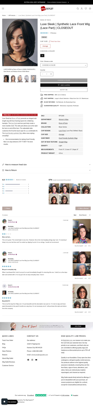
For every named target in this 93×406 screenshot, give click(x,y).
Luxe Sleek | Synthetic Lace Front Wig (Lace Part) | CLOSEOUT (23, 229)
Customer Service (8, 365)
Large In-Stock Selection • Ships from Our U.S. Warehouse (66, 98)
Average (61, 134)
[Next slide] (37, 78)
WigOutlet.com (67, 340)
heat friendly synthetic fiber (13, 133)
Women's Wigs (63, 119)
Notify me (64, 89)
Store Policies (6, 351)
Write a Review (84, 209)
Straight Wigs (63, 142)
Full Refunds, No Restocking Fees (60, 102)
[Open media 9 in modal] (34, 22)
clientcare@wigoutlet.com (39, 355)
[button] (3, 8)
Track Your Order (7, 340)
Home (4, 15)
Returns (4, 355)
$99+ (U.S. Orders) (55, 94)
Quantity (42, 70)
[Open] (4, 401)
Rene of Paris (45, 20)
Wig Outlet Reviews (8, 362)
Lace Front (62, 130)
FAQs (4, 347)
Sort (75, 215)
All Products (12, 15)
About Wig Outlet (7, 358)
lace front (14, 123)
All (42, 55)
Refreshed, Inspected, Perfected (61, 105)
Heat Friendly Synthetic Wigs (68, 138)
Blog (3, 344)
